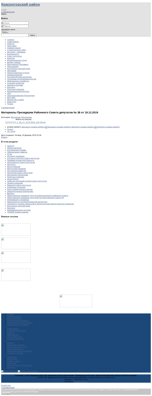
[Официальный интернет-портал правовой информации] (75, 311)
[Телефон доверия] (16, 280)
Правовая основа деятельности (20, 160)
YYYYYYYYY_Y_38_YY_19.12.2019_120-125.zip (25, 122)
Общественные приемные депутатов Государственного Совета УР (35, 198)
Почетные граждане (15, 89)
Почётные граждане (15, 177)
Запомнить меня (8, 30)
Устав (9, 154)
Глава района (13, 42)
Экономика (11, 71)
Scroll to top (6, 385)
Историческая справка (16, 150)
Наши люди (12, 359)
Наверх (4, 137)
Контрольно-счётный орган (18, 69)
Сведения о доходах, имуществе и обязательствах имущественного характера (40, 204)
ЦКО (9, 93)
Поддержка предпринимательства (21, 79)
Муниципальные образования (20, 323)
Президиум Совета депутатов (20, 173)
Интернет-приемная (15, 156)
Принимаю (5, 394)
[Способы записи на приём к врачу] (16, 262)
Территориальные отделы (18, 73)
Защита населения (15, 349)
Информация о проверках (18, 200)
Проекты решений (15, 183)
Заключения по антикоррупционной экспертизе (27, 202)
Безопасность (13, 54)
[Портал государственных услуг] (16, 235)
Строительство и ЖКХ (16, 50)
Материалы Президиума (21, 117)
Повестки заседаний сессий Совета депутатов (27, 181)
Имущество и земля (15, 100)
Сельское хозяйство (15, 83)
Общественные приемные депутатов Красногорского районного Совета (37, 196)
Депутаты (11, 165)
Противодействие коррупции (19, 77)
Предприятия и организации (19, 365)
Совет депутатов (14, 56)
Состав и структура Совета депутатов (23, 158)
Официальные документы (18, 81)
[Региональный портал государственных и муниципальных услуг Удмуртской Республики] (16, 249)
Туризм (10, 104)
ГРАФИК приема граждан (17, 212)
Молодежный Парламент (17, 64)
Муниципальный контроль (18, 91)
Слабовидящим (7, 12)
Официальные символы (17, 152)
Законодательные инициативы (20, 191)
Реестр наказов (13, 167)
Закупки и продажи (15, 85)
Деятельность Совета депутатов (21, 162)
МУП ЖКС (11, 98)
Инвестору (11, 102)
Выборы (10, 194)
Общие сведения (14, 148)
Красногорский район (20, 4)
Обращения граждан (16, 345)
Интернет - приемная (16, 52)
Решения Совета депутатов (19, 185)
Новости (10, 44)
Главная (10, 40)
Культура (11, 58)
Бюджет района (13, 62)
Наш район (12, 46)
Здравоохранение (14, 75)
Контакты (11, 87)
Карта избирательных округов (20, 189)
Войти (5, 32)
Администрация (14, 48)
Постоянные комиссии (16, 171)
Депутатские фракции (16, 169)
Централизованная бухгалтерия (21, 96)
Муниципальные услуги (17, 60)
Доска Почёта (13, 179)
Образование (13, 67)
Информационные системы (19, 210)
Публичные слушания (16, 187)
